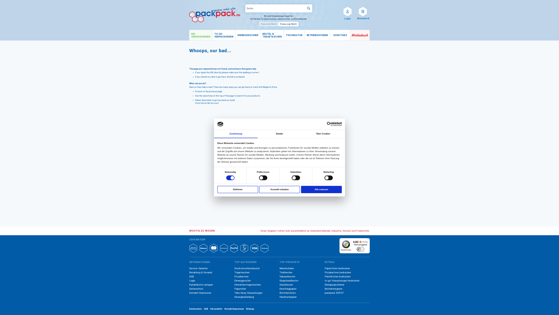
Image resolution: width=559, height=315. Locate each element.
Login (192, 280)
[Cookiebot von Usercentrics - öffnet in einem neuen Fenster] (329, 124)
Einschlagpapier (288, 288)
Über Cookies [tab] (323, 133)
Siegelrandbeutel (289, 280)
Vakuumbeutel (287, 276)
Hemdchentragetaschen (247, 284)
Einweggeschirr (242, 280)
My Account (213, 103)
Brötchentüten (288, 293)
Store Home (200, 103)
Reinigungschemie (334, 284)
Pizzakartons (241, 276)
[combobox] (278, 8)
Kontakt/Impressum (200, 293)
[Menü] (368, 240)
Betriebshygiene (334, 288)
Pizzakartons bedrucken (338, 272)
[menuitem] (200, 35)
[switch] (263, 178)
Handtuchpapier (288, 297)
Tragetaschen (242, 272)
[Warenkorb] (363, 11)
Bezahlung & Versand (200, 272)
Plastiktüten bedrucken (338, 276)
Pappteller (240, 288)
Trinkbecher (286, 272)
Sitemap (250, 309)
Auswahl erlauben (279, 189)
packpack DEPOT (334, 293)
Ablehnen (238, 189)
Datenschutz (196, 288)
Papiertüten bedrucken (337, 268)
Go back (198, 91)
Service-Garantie (198, 268)
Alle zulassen (321, 189)
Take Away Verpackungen (248, 293)
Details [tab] (279, 133)
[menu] (269, 35)
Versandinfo (216, 309)
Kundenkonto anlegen (201, 284)
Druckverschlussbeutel (247, 268)
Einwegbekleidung (244, 297)
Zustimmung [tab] (235, 133)
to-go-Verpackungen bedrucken (342, 280)
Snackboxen (286, 284)
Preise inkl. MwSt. (269, 24)
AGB (191, 276)
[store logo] (214, 14)
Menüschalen (287, 268)
